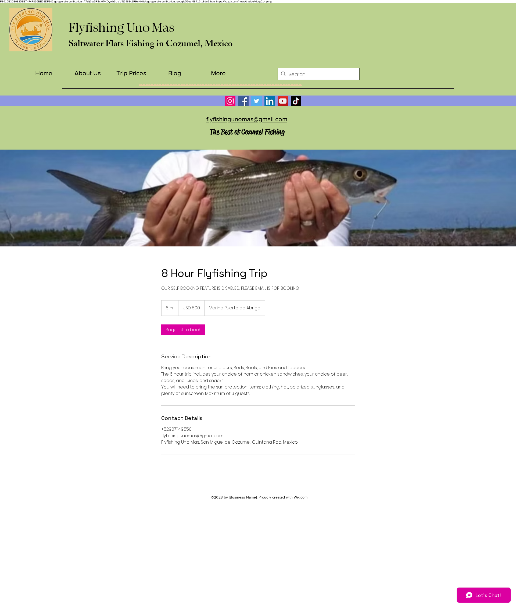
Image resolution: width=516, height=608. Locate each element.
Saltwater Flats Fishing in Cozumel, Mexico (150, 45)
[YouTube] (283, 101)
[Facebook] (243, 101)
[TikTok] (296, 101)
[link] (183, 329)
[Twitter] (256, 101)
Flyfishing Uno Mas (121, 28)
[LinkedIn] (269, 101)
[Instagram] (230, 101)
